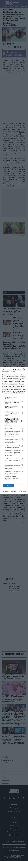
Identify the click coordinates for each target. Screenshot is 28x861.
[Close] (24, 369)
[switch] (22, 401)
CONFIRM (8, 485)
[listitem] (14, 398)
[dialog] (14, 430)
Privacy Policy (22, 491)
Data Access (14, 491)
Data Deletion (5, 491)
